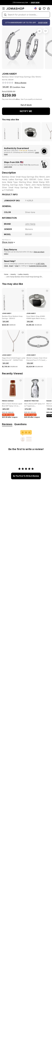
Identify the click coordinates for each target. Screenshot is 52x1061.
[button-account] (39, 8)
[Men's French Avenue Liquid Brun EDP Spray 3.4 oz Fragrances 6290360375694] (20, 380)
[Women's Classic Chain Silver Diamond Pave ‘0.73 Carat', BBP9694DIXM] (47, 332)
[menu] (3, 8)
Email (11, 266)
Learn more (8, 167)
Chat (16, 266)
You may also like (10, 119)
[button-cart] (48, 8)
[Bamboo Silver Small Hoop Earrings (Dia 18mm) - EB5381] (45, 31)
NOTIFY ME (26, 111)
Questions (20, 424)
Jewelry (13, 274)
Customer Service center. (38, 266)
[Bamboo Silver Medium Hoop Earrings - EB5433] (23, 291)
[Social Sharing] (39, 31)
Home (6, 274)
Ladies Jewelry (23, 274)
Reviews (7, 424)
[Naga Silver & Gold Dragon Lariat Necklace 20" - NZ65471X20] (23, 332)
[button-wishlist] (44, 8)
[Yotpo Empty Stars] (7, 83)
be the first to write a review (26, 476)
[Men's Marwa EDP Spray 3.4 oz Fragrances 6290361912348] (43, 380)
